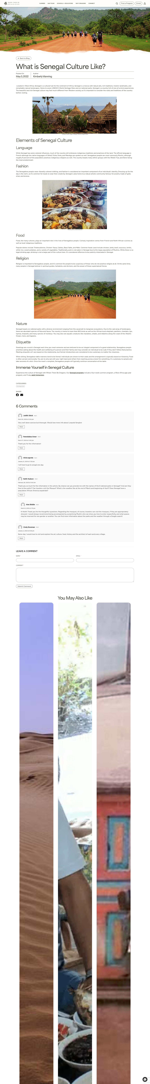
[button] (145, 1079)
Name (18, 556)
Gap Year (51, 3)
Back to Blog (25, 58)
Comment (20, 565)
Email (78, 556)
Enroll (138, 3)
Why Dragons (81, 3)
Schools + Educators (65, 3)
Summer (42, 3)
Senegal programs (77, 373)
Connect (91, 3)
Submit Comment (24, 586)
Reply (21, 427)
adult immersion (38, 375)
